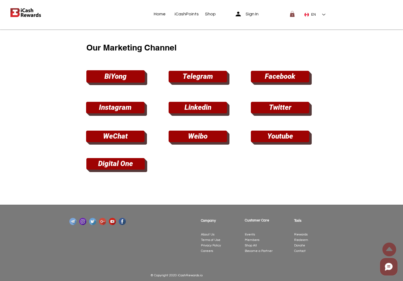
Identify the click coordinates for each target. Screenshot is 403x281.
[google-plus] (102, 221)
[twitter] (92, 221)
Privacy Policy (211, 245)
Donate (299, 245)
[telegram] (72, 221)
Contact (300, 251)
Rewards (301, 234)
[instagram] (82, 221)
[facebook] (122, 221)
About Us (207, 234)
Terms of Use (210, 240)
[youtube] (112, 221)
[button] (292, 14)
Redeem (301, 240)
